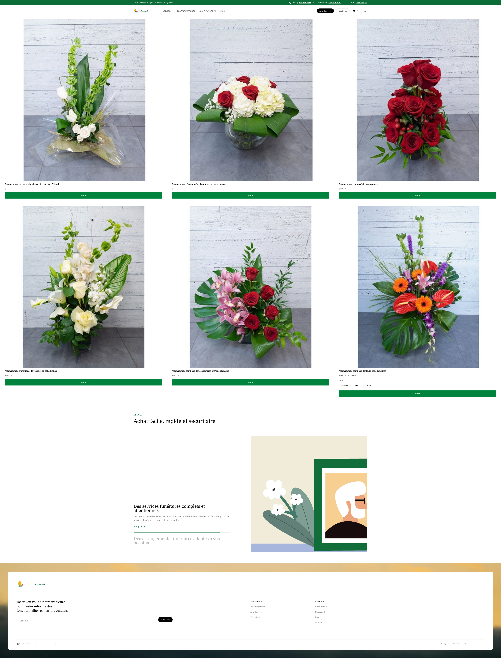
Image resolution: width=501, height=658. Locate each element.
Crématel (32, 644)
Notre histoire (321, 606)
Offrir (83, 195)
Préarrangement (257, 606)
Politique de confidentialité (450, 644)
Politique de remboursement (474, 644)
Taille (341, 380)
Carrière (318, 622)
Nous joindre (321, 612)
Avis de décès (325, 11)
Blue (356, 385)
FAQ (317, 617)
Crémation (255, 617)
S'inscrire (165, 619)
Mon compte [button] (361, 2)
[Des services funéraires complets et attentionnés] (309, 494)
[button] (364, 11)
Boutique (343, 11)
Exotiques (344, 385)
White (368, 385)
